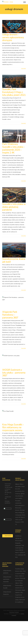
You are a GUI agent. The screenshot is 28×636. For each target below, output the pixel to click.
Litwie (17, 599)
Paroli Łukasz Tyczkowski (14, 612)
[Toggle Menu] (24, 2)
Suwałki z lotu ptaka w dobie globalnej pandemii (14, 206)
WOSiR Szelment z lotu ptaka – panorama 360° (13, 372)
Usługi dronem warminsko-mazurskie (7, 579)
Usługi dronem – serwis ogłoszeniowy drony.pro (13, 37)
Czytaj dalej (23, 68)
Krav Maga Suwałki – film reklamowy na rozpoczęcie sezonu (13, 427)
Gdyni (23, 590)
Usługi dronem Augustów (7, 593)
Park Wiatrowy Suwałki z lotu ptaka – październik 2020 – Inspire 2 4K (13, 148)
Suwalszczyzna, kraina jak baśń (13, 260)
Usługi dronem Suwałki (7, 587)
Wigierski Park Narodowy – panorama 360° (10, 314)
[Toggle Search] (20, 2)
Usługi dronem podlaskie (7, 572)
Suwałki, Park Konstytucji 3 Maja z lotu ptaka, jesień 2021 (14, 92)
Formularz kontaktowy (7, 502)
